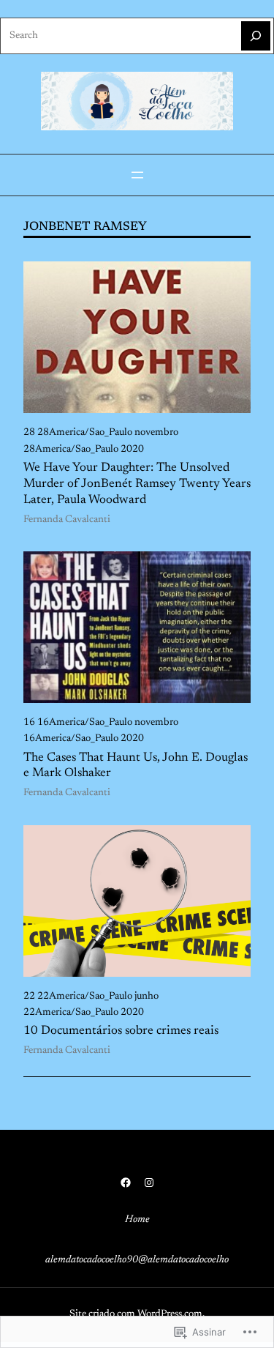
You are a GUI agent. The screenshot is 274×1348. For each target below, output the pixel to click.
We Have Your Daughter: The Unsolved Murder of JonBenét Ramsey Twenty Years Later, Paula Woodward (137, 484)
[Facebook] (126, 1182)
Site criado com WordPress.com (135, 1314)
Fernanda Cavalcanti (66, 520)
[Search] (255, 36)
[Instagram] (149, 1182)
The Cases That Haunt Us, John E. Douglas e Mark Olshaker (135, 766)
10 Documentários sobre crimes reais (120, 1031)
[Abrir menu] (137, 175)
